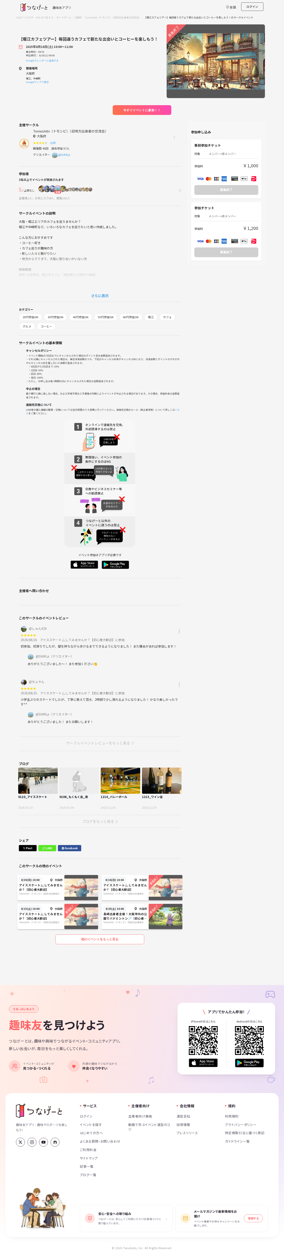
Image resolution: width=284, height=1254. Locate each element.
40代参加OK (81, 317)
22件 (53, 143)
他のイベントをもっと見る (99, 939)
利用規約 (232, 1116)
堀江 (151, 317)
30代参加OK (55, 317)
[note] (55, 1142)
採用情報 (183, 1124)
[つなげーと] (39, 1111)
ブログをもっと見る (98, 821)
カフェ (167, 317)
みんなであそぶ (44, 17)
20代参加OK (30, 317)
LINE (48, 848)
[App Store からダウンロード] (203, 1062)
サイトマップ (89, 1158)
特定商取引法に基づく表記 (244, 1132)
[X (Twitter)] (20, 1142)
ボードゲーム (63, 17)
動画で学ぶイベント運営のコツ (149, 1127)
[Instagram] (32, 1142)
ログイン (252, 6)
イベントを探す (91, 1124)
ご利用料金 (88, 1149)
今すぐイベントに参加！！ (142, 110)
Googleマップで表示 (37, 82)
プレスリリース (187, 1132)
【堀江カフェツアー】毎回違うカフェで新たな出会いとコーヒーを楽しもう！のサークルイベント (199, 17)
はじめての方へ (91, 1132)
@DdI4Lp (64, 154)
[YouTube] (43, 1142)
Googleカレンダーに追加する (42, 60)
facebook (71, 848)
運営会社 (183, 1116)
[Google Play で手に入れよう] (249, 1062)
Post (28, 848)
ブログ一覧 (88, 1174)
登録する (253, 1218)
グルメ (27, 326)
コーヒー (46, 326)
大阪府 (78, 17)
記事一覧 (87, 1166)
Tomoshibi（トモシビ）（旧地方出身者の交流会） (113, 17)
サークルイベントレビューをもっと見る (98, 743)
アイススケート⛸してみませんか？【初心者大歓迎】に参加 (82, 640)
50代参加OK (106, 317)
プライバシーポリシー (240, 1124)
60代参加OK (131, 317)
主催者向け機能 (140, 1116)
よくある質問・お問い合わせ (100, 1141)
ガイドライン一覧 (237, 1141)
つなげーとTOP (24, 17)
